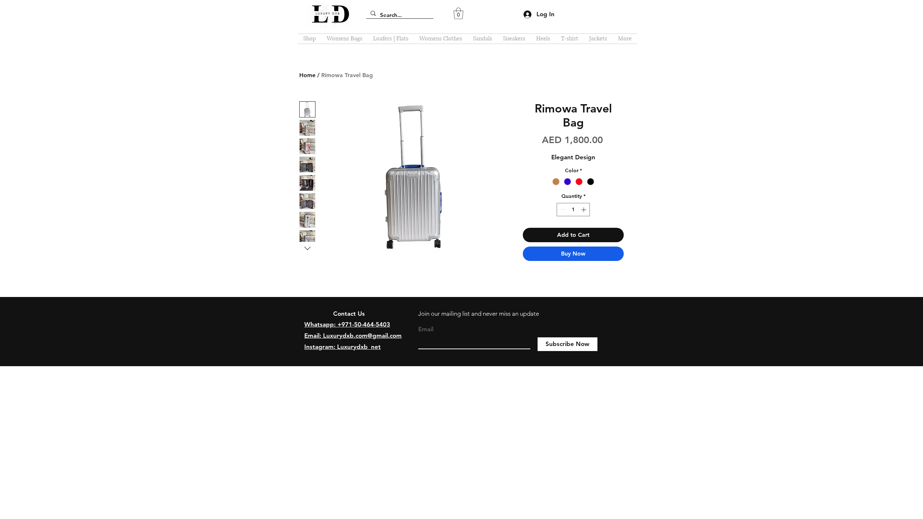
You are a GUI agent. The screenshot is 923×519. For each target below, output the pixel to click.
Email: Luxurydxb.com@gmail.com (353, 335)
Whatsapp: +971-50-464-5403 (347, 324)
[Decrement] (562, 209)
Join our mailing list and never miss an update (478, 313)
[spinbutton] (573, 209)
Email (425, 329)
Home (307, 75)
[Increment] (584, 209)
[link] (458, 13)
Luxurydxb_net (359, 346)
